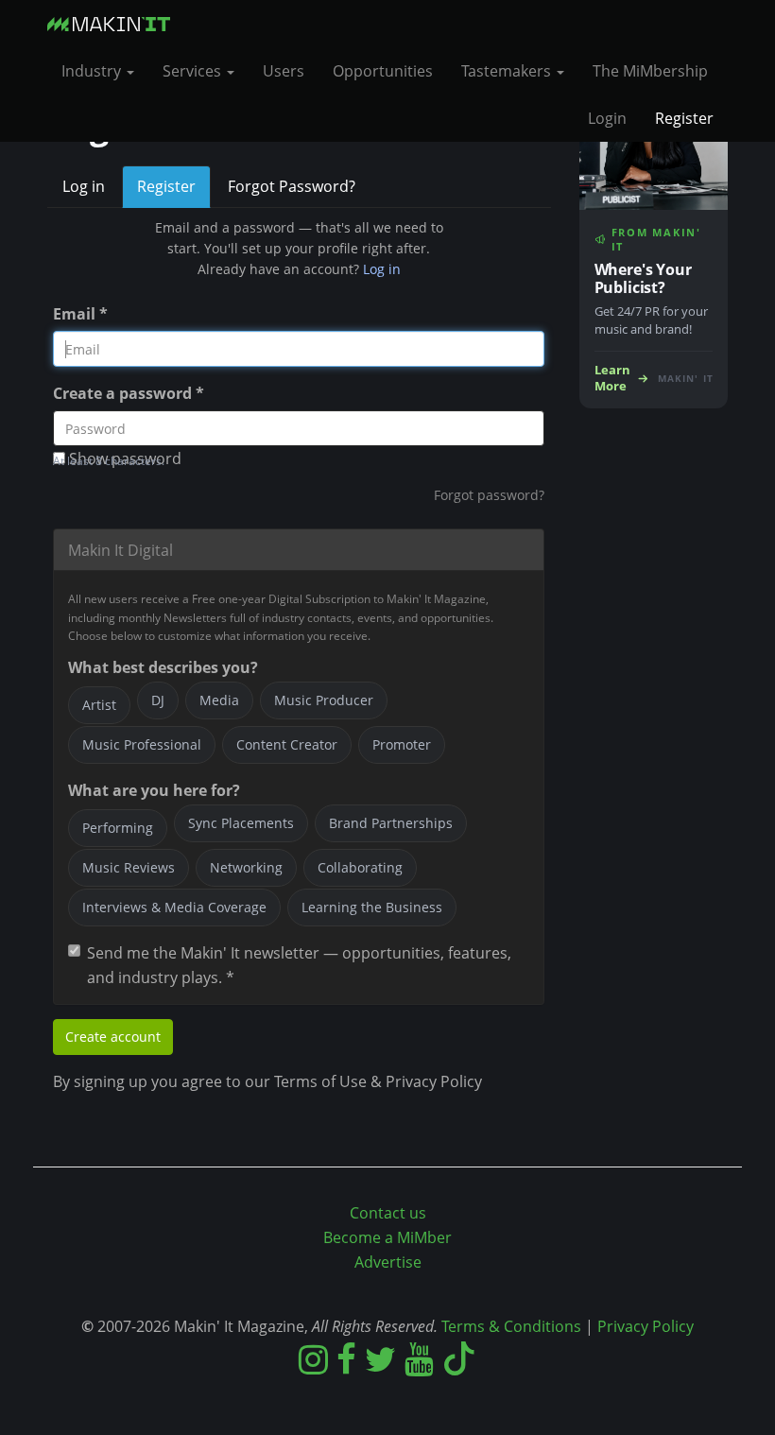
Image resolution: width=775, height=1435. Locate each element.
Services (194, 71)
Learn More (612, 378)
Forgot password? (489, 495)
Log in (83, 186)
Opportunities (383, 71)
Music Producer (323, 700)
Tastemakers (508, 71)
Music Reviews (128, 867)
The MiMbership (650, 71)
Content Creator (286, 744)
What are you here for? (154, 790)
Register (684, 118)
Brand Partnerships (391, 823)
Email (80, 313)
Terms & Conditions (511, 1326)
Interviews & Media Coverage (174, 907)
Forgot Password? (291, 186)
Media (219, 700)
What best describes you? (163, 667)
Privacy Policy (645, 1326)
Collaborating (360, 867)
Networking (246, 867)
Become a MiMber (387, 1237)
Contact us (388, 1212)
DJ (157, 700)
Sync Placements (241, 823)
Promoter (401, 744)
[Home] (115, 24)
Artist (99, 705)
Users (283, 71)
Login (607, 118)
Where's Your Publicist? (643, 278)
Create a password (128, 393)
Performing (117, 828)
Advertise (388, 1262)
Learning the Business (371, 907)
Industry (93, 71)
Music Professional (141, 744)
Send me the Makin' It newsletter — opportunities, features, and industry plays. (299, 965)
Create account (113, 1037)
